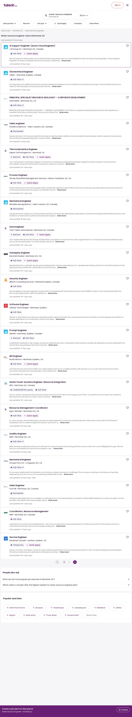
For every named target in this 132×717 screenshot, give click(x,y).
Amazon (39, 607)
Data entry (31, 615)
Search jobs (5, 30)
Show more (66, 60)
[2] (75, 562)
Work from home (17, 607)
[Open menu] (127, 5)
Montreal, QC (18, 30)
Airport (12, 615)
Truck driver (51, 615)
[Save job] (127, 46)
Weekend (101, 607)
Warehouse (58, 607)
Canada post (80, 607)
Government (73, 615)
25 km (82, 15)
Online (119, 607)
